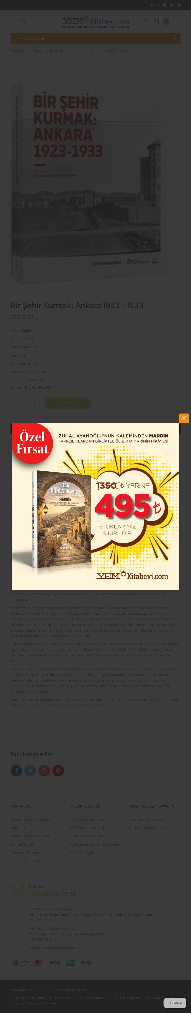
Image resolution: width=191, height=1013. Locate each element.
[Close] (184, 418)
